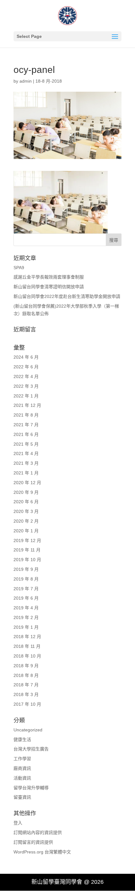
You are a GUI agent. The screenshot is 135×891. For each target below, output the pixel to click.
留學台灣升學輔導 (31, 787)
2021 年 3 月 (26, 463)
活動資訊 (22, 778)
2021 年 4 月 (26, 453)
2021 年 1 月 (26, 472)
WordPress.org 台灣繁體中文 (42, 851)
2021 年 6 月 (26, 434)
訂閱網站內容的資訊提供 (38, 832)
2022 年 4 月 (26, 376)
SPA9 (19, 267)
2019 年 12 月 (27, 540)
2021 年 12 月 (27, 405)
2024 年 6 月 (26, 357)
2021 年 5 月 (26, 444)
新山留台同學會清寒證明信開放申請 (49, 286)
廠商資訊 (22, 768)
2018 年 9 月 (26, 665)
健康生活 (22, 739)
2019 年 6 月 (26, 598)
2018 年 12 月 (27, 636)
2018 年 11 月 (27, 646)
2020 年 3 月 (26, 511)
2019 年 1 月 (26, 627)
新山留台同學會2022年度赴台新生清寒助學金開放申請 (67, 296)
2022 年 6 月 (26, 366)
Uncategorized (28, 729)
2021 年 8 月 (26, 414)
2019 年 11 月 (27, 549)
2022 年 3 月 (26, 386)
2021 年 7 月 (26, 424)
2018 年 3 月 (26, 694)
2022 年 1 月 (26, 395)
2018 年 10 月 (27, 655)
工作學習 (22, 758)
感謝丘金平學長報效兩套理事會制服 (49, 276)
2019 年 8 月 (26, 578)
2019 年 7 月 (26, 588)
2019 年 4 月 (26, 607)
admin (25, 81)
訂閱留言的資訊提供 (33, 842)
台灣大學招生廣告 (31, 748)
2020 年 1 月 (26, 530)
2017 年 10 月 (27, 704)
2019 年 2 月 (26, 617)
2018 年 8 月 (26, 675)
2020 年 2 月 (26, 521)
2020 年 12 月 (27, 482)
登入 (18, 822)
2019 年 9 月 (26, 569)
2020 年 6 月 (26, 501)
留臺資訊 (22, 797)
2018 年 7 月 (26, 684)
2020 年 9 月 (26, 492)
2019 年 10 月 (27, 559)
